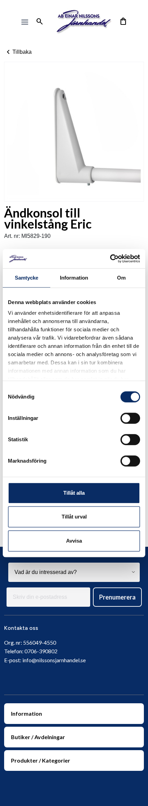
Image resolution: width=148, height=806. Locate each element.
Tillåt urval (74, 517)
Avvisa (74, 541)
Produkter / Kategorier (40, 760)
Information (26, 713)
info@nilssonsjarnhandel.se (54, 660)
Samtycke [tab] (27, 278)
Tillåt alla (74, 493)
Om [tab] (121, 278)
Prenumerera (117, 597)
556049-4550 (39, 642)
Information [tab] (74, 278)
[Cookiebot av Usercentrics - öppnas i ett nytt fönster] (110, 258)
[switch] (130, 418)
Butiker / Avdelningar (38, 737)
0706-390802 (40, 651)
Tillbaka (18, 52)
